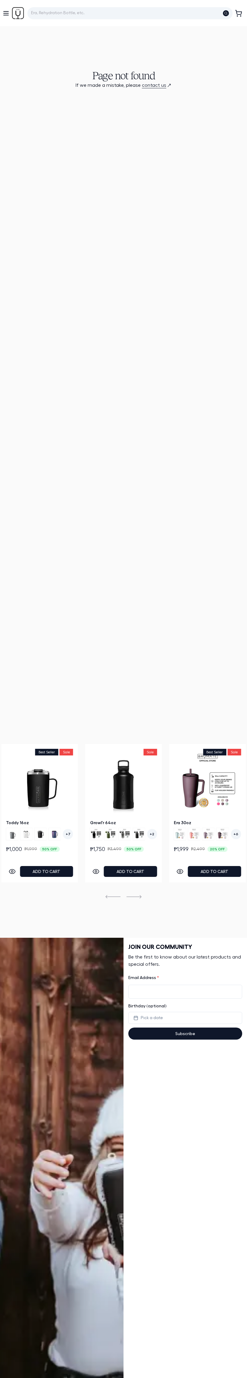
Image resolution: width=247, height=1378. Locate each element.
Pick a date (152, 1018)
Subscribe (185, 1033)
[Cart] (238, 13)
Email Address (143, 977)
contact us (154, 85)
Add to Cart (46, 871)
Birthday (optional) (147, 1006)
